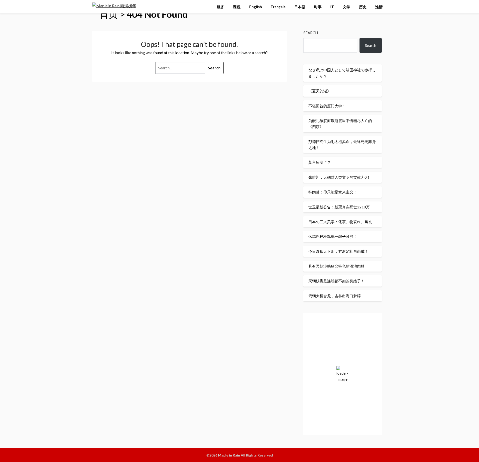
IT (332, 6)
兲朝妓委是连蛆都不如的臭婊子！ (336, 281)
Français (278, 6)
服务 (220, 6)
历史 (362, 6)
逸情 (379, 6)
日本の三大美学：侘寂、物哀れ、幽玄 (340, 221)
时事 (318, 6)
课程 (236, 6)
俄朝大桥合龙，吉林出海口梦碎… (335, 296)
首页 (109, 14)
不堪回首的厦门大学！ (327, 106)
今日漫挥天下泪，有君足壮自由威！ (338, 251)
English (255, 6)
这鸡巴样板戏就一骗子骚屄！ (332, 236)
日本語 (299, 6)
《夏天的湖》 (319, 91)
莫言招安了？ (319, 162)
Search (310, 32)
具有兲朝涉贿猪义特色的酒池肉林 (336, 266)
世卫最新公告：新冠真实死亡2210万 (339, 207)
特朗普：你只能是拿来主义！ (332, 192)
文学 (346, 6)
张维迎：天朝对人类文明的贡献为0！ (339, 177)
